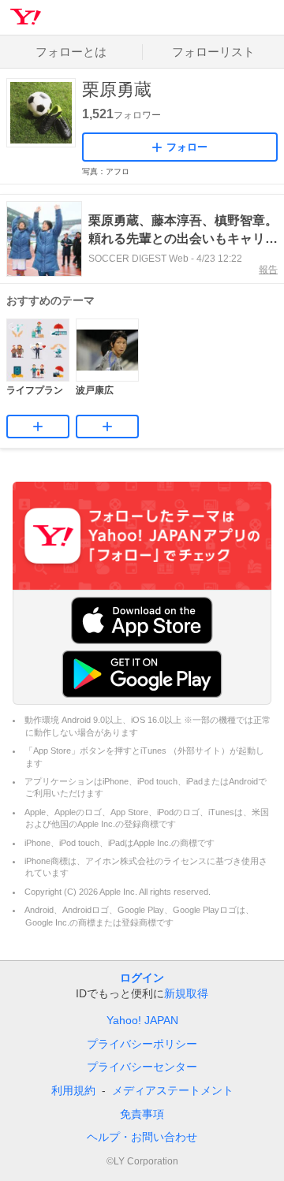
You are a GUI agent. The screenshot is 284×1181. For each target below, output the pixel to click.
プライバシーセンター (142, 1066)
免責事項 (142, 1114)
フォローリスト (213, 51)
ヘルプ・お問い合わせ (142, 1137)
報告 (268, 269)
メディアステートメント (173, 1090)
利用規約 (73, 1090)
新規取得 (186, 993)
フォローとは (71, 51)
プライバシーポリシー (142, 1044)
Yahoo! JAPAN (142, 1020)
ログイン (142, 977)
